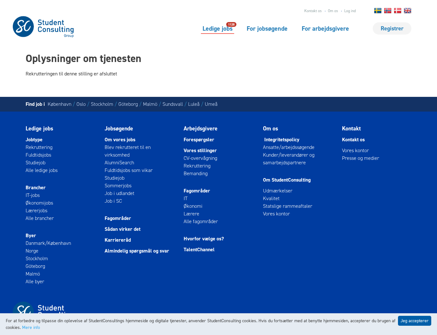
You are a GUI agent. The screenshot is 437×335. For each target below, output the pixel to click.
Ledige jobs (218, 28)
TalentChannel (199, 249)
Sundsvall (173, 104)
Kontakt (351, 128)
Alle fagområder (201, 221)
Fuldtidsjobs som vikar (129, 170)
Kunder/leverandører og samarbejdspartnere (288, 159)
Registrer (392, 28)
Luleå (194, 104)
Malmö (150, 104)
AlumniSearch (119, 162)
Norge (32, 250)
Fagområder (118, 218)
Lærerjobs (36, 210)
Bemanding (196, 173)
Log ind (350, 10)
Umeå (211, 104)
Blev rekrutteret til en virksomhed (128, 151)
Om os (333, 10)
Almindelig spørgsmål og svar (137, 250)
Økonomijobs (39, 202)
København (59, 104)
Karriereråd (118, 240)
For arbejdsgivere (325, 28)
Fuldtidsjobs (38, 155)
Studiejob (35, 162)
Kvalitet (271, 198)
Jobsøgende (119, 128)
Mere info (31, 327)
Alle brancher (40, 218)
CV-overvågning (200, 158)
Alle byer (35, 281)
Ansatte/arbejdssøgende (288, 147)
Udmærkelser (277, 190)
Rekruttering (39, 147)
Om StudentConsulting (287, 179)
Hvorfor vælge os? (204, 238)
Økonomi (193, 206)
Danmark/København (48, 243)
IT (185, 198)
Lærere (191, 213)
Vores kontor (276, 213)
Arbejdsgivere (201, 128)
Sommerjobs (118, 185)
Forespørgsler (199, 139)
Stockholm (102, 104)
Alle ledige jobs (42, 170)
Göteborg (128, 104)
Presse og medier (360, 158)
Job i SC (113, 201)
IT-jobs (33, 195)
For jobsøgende (267, 28)
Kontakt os (313, 10)
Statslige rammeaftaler (287, 206)
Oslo (81, 104)
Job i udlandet (119, 193)
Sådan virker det (122, 229)
